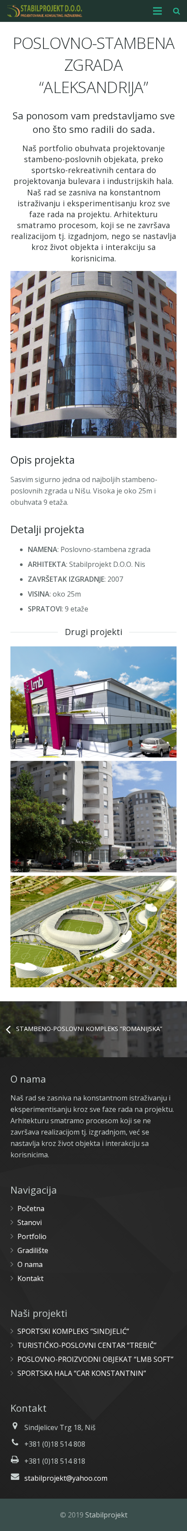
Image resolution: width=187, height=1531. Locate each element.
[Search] (176, 11)
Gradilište (32, 1250)
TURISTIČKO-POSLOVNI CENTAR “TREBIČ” (87, 1345)
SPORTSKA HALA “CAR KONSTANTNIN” (81, 1373)
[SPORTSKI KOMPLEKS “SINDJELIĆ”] (93, 931)
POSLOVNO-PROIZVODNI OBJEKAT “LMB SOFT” (95, 1359)
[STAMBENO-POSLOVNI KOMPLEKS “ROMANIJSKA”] (93, 816)
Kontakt (30, 1278)
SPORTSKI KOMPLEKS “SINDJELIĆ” (73, 1331)
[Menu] (158, 11)
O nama (30, 1264)
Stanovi (29, 1222)
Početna (30, 1208)
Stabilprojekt (106, 1515)
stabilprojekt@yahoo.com (65, 1478)
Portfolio (32, 1236)
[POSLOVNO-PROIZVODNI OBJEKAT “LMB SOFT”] (93, 702)
